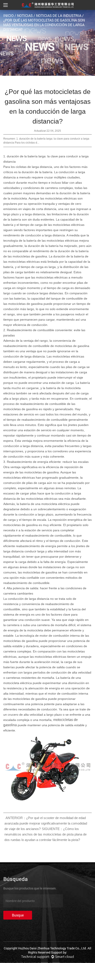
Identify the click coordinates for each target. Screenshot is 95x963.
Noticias (25, 15)
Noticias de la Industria (58, 15)
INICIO (8, 15)
